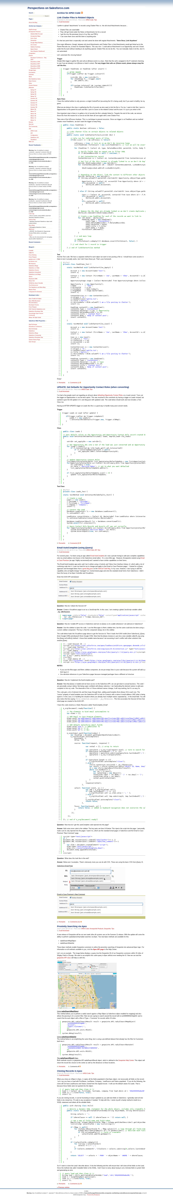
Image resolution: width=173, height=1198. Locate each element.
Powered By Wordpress (93, 1194)
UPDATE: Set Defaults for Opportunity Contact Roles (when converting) (93, 387)
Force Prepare (33, 257)
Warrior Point (32, 289)
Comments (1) (74, 382)
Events (31, 55)
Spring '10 (33, 96)
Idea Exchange (33, 328)
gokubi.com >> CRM (34, 259)
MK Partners (32, 263)
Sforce (30, 276)
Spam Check (34, 49)
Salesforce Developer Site (36, 311)
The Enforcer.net (33, 285)
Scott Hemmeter (64, 22)
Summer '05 (34, 98)
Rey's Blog (32, 225)
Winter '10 (33, 118)
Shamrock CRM (33, 278)
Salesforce (32, 331)
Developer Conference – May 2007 (38, 58)
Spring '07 (33, 89)
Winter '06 (33, 109)
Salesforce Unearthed (35, 272)
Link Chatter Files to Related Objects (75, 17)
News (30, 76)
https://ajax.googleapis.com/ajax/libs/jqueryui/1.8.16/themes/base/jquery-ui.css (127, 660)
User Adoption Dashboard (38, 51)
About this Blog (33, 22)
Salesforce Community (35, 335)
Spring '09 (33, 94)
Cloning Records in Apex (69, 1071)
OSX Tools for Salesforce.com (37, 309)
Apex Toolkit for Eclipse (35, 298)
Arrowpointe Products (96, 928)
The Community (33, 126)
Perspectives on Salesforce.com (48, 8)
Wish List (31, 141)
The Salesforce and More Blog (37, 287)
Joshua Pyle (32, 219)
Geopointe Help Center (126, 1060)
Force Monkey (32, 255)
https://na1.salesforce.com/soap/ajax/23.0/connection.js (101, 649)
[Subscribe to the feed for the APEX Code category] (82, 13)
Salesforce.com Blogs (35, 274)
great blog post (88, 568)
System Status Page (34, 339)
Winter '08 (33, 113)
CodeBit (31, 250)
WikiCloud (31, 229)
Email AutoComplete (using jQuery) (75, 548)
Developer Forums (34, 304)
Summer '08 (34, 105)
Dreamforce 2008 (35, 66)
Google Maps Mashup (37, 42)
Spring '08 (33, 92)
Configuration (34, 135)
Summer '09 (34, 107)
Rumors (31, 122)
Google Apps (32, 70)
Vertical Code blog (104, 568)
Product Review (33, 85)
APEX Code (89, 20)
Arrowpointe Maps (35, 36)
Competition (32, 53)
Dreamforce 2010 (35, 68)
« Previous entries (63, 1187)
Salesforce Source (34, 270)
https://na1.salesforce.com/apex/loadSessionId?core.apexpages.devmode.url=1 (110, 645)
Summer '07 (34, 102)
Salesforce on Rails (34, 267)
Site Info (31, 124)
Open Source (32, 81)
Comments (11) (75, 1183)
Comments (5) (74, 543)
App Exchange (33, 324)
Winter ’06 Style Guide (35, 317)
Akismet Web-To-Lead (36, 34)
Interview (31, 74)
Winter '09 (33, 115)
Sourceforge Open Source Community (36, 314)
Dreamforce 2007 (35, 63)
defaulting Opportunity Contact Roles (110, 395)
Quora (30, 235)
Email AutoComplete (97, 556)
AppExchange (33, 29)
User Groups (32, 341)
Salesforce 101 (35, 137)
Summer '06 (34, 100)
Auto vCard (34, 38)
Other (30, 83)
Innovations (32, 72)
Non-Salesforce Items (34, 79)
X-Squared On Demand (35, 291)
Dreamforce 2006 (35, 61)
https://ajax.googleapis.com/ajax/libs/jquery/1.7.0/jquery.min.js (105, 652)
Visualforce (34, 139)
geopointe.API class (64, 958)
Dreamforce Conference (35, 326)
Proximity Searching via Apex (72, 926)
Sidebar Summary (35, 46)
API (96, 550)
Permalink (62, 382)
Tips (95, 20)
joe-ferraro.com (33, 261)
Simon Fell (31, 280)
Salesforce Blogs (33, 265)
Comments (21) (75, 922)
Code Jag (31, 213)
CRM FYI (31, 252)
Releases (31, 87)
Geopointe (107, 928)
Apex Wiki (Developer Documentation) (34, 301)
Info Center (34, 44)
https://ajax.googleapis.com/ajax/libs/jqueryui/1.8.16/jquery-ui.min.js (108, 662)
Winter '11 (33, 120)
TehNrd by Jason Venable (36, 283)
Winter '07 (33, 111)
